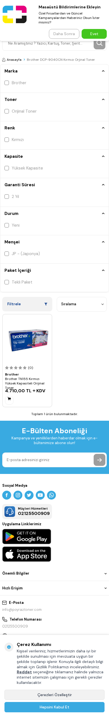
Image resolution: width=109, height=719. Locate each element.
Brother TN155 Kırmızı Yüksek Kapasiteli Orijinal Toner (24, 383)
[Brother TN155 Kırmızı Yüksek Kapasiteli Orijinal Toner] (27, 338)
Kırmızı (18, 139)
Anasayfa (14, 59)
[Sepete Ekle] (9, 400)
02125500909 (15, 626)
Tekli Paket (22, 282)
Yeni (16, 225)
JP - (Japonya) (26, 253)
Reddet (24, 671)
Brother (19, 83)
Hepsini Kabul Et (54, 707)
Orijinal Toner (24, 111)
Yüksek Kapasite (27, 168)
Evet (94, 33)
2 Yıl (15, 196)
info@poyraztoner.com (22, 609)
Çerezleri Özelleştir (54, 694)
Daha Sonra (64, 33)
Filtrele (14, 304)
